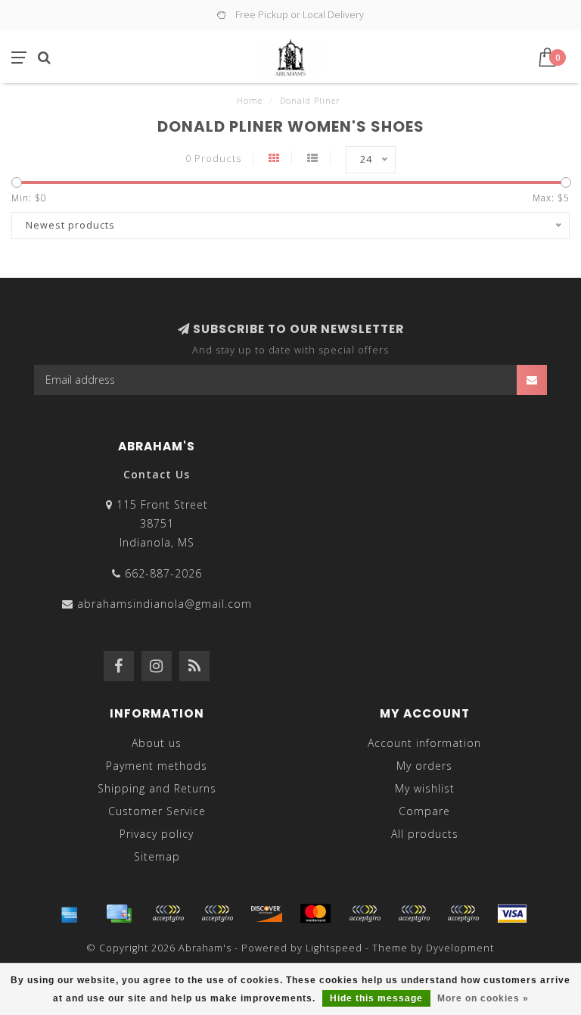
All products (424, 834)
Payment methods (156, 765)
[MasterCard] (315, 913)
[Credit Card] (119, 913)
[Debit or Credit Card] (168, 913)
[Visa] (512, 913)
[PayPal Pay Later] (414, 913)
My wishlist (425, 788)
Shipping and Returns (157, 788)
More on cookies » (483, 998)
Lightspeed (334, 948)
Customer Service (157, 811)
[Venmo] (463, 913)
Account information (424, 743)
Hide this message (376, 998)
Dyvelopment (460, 948)
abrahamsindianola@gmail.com (164, 603)
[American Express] (70, 913)
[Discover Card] (266, 913)
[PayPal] (365, 913)
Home (250, 100)
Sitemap (157, 856)
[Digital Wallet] (217, 913)
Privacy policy (157, 834)
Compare (424, 811)
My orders (424, 765)
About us (157, 743)
